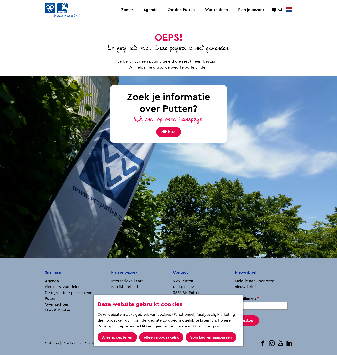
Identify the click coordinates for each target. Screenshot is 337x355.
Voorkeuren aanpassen (211, 337)
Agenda (52, 281)
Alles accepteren (117, 337)
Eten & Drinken (58, 310)
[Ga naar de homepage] (62, 10)
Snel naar (53, 272)
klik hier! (168, 131)
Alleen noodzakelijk (161, 337)
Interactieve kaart (127, 281)
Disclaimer (72, 343)
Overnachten (56, 304)
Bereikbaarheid (124, 287)
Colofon (52, 343)
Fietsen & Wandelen (62, 287)
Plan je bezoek (124, 272)
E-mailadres (248, 299)
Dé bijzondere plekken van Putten (68, 296)
